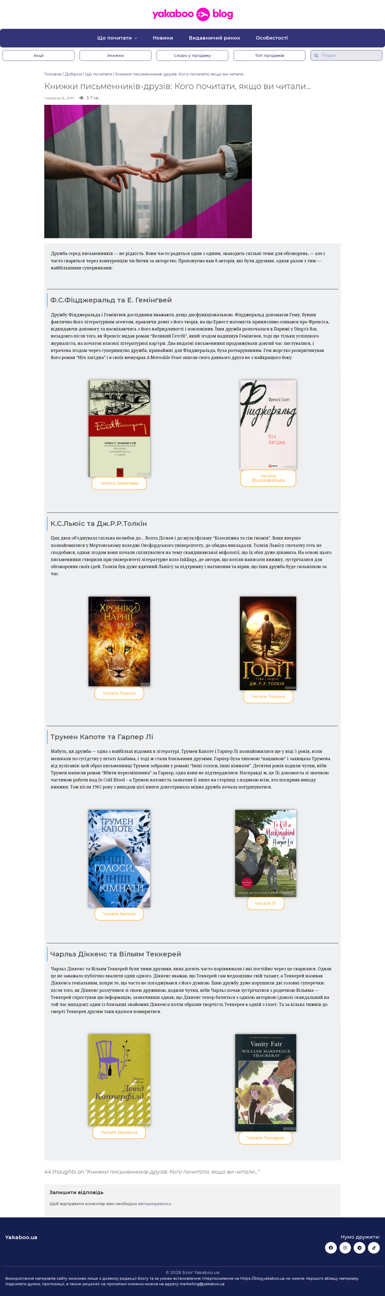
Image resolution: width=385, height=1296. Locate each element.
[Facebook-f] (331, 1248)
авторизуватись (154, 1203)
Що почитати (114, 38)
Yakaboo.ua (21, 1237)
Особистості (272, 38)
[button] (38, 55)
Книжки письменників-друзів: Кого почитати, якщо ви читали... (180, 74)
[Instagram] (345, 1248)
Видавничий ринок (214, 38)
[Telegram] (359, 1248)
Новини (163, 38)
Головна (52, 74)
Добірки (73, 74)
